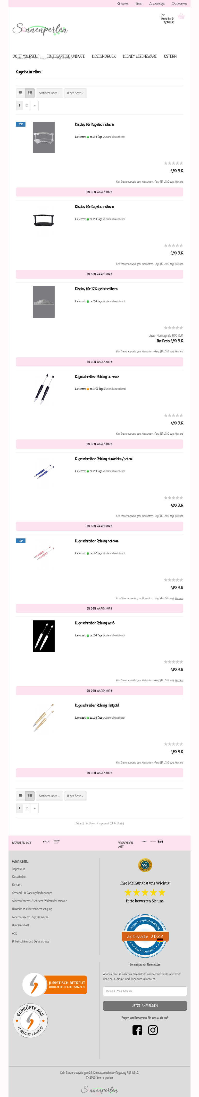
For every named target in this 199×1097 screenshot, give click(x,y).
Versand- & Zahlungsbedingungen (32, 893)
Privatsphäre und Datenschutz (30, 941)
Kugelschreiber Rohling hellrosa (96, 541)
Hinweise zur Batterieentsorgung (32, 909)
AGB (14, 933)
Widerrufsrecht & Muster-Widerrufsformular (39, 901)
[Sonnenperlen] (40, 29)
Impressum (18, 869)
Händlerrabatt (20, 925)
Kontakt (17, 885)
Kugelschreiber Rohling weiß (95, 623)
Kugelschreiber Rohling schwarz (97, 376)
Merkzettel (181, 4)
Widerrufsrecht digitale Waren (30, 917)
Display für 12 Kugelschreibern (96, 288)
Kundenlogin (158, 4)
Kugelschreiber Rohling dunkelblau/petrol (104, 458)
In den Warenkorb (99, 192)
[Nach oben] (185, 1090)
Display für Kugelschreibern (94, 124)
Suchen (124, 4)
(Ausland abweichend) (113, 136)
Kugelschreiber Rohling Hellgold (97, 705)
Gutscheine (18, 877)
